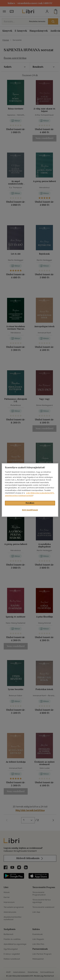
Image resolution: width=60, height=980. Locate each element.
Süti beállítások (30, 510)
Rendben (30, 503)
